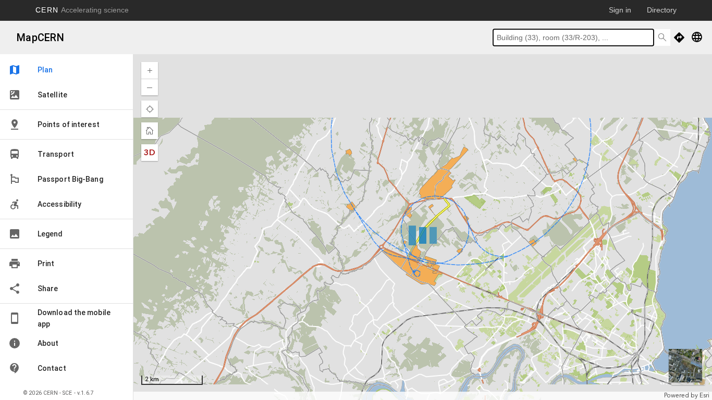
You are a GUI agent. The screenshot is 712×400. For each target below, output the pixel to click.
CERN (82, 10)
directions (679, 37)
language (697, 37)
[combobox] (573, 37)
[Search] (662, 37)
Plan (30, 70)
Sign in (620, 10)
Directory (662, 10)
